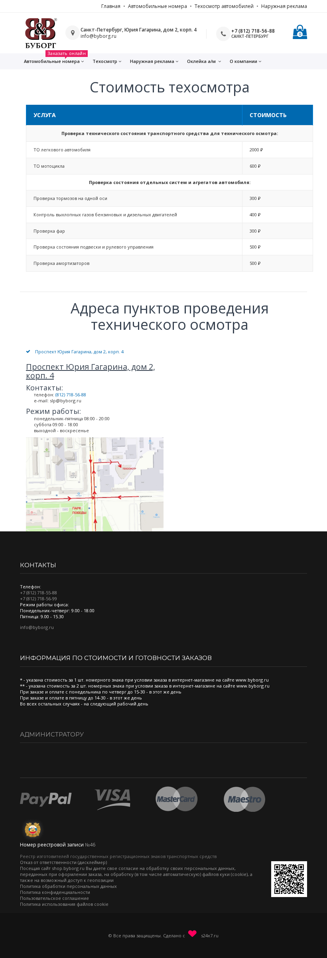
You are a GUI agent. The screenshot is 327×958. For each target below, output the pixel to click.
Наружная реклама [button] (152, 61)
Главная (110, 6)
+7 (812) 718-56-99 (38, 598)
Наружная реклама (284, 6)
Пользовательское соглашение (54, 898)
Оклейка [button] (201, 61)
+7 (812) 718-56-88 (253, 30)
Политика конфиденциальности (55, 892)
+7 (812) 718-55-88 (38, 593)
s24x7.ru (209, 935)
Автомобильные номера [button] (55, 58)
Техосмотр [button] (105, 61)
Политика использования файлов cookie (64, 904)
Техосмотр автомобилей (224, 6)
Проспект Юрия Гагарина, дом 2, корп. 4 (79, 352)
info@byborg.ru (37, 627)
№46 (90, 844)
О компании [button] (243, 61)
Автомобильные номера (157, 6)
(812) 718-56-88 (70, 395)
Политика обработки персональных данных (68, 886)
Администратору (52, 734)
